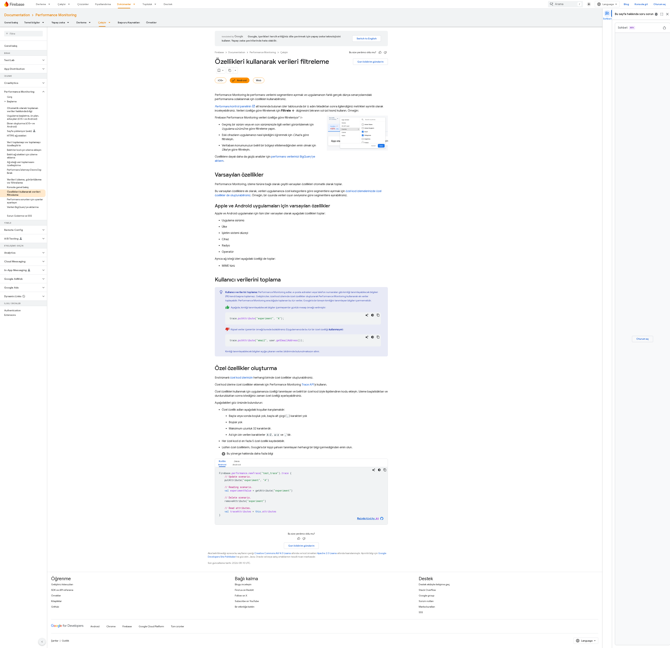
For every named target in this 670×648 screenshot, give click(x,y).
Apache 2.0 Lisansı (327, 553)
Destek (168, 4)
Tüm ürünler (177, 626)
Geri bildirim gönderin (370, 61)
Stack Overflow (427, 590)
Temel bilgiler (32, 22)
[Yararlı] (380, 52)
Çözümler (83, 4)
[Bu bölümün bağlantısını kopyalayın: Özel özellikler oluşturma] (280, 369)
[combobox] (565, 4)
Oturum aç (659, 4)
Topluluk (147, 4)
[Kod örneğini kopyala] (378, 315)
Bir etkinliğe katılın (244, 606)
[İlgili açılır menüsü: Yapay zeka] (69, 22)
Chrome (111, 626)
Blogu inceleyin (243, 584)
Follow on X (241, 595)
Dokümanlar (124, 4)
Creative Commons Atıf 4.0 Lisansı (272, 553)
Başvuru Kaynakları (129, 22)
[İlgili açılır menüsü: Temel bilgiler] (44, 22)
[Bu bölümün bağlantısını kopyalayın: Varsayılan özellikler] (267, 175)
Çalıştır (62, 4)
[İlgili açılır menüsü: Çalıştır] (70, 4)
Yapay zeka (58, 22)
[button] (20, 60)
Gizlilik (65, 640)
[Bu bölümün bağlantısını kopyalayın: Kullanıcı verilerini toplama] (284, 280)
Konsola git (641, 4)
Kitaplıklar (56, 601)
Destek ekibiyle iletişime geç (434, 584)
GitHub (55, 606)
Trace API (308, 384)
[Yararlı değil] (385, 52)
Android (242, 80)
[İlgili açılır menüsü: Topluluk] (156, 4)
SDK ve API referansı (62, 590)
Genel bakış (11, 22)
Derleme (41, 4)
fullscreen (662, 14)
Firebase (219, 52)
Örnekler (151, 22)
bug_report (656, 14)
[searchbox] (23, 33)
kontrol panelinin (233, 106)
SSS (421, 612)
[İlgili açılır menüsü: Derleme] (50, 4)
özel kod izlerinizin (241, 377)
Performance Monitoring (55, 15)
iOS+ (220, 80)
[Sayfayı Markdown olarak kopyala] (230, 70)
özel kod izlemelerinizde (360, 191)
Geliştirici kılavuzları (62, 584)
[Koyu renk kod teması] (372, 315)
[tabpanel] (301, 496)
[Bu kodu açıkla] (367, 315)
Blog (626, 4)
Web (258, 80)
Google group (426, 595)
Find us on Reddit (244, 590)
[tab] (222, 463)
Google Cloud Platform (151, 626)
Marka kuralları (427, 606)
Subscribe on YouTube (247, 601)
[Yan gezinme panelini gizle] (42, 641)
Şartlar (54, 640)
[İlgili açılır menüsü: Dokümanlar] (135, 4)
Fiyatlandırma (103, 4)
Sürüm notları (426, 601)
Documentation (17, 15)
